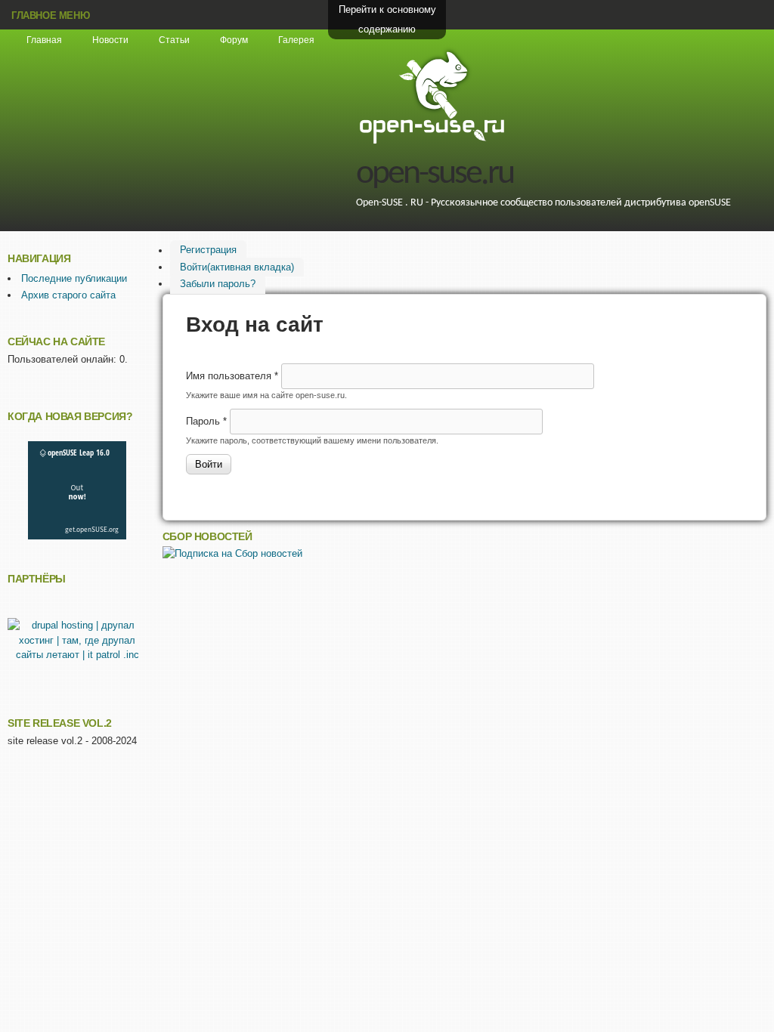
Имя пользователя (232, 376)
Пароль (206, 421)
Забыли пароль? (217, 283)
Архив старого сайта (68, 295)
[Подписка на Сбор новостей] (232, 553)
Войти (237, 267)
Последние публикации (74, 278)
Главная (44, 40)
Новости (110, 40)
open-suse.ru (434, 174)
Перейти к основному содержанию (387, 19)
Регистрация (208, 250)
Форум (234, 40)
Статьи (174, 40)
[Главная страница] (431, 141)
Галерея (296, 40)
